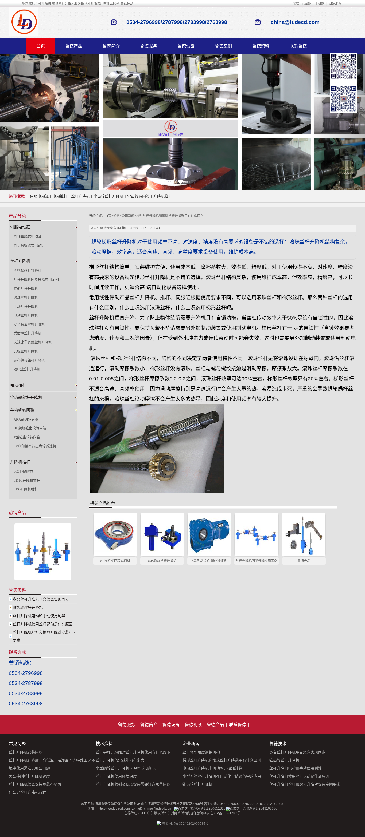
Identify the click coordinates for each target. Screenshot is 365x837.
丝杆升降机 (80, 196)
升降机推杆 (162, 196)
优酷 (296, 4)
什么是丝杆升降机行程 (27, 792)
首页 (40, 46)
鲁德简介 (111, 46)
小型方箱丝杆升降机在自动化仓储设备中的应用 (222, 776)
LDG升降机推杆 (26, 489)
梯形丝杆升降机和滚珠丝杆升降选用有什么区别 (170, 216)
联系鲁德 (298, 46)
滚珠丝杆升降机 (26, 297)
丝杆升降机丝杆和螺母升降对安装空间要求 (304, 784)
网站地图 (335, 4)
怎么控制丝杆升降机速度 (29, 776)
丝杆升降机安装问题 (25, 752)
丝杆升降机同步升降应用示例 (256, 561)
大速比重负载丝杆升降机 (33, 342)
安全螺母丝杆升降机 (29, 324)
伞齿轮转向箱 (138, 196)
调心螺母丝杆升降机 (29, 360)
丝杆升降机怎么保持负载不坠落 (35, 784)
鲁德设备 (186, 46)
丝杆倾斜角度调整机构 (201, 752)
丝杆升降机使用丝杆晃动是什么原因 (43, 624)
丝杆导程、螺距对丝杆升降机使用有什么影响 (133, 752)
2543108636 (268, 808)
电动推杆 (59, 196)
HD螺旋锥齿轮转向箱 (30, 428)
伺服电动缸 (39, 196)
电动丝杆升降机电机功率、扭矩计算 (212, 768)
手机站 (319, 4)
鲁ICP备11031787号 (225, 813)
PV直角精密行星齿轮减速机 (35, 446)
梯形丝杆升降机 (26, 289)
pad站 (306, 4)
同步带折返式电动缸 (29, 245)
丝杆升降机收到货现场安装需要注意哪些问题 (133, 784)
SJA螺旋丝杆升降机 (162, 561)
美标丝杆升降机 (26, 351)
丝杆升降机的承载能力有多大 (120, 760)
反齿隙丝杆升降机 (27, 333)
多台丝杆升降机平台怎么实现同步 (41, 599)
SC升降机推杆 (24, 471)
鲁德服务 (148, 46)
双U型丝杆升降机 (27, 369)
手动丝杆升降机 (26, 306)
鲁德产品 (73, 46)
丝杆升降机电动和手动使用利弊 (39, 616)
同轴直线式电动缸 (27, 236)
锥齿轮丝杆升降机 (28, 607)
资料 (116, 216)
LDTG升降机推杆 (27, 480)
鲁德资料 (260, 46)
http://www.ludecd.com (114, 808)
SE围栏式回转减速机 (115, 561)
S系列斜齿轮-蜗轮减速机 (209, 561)
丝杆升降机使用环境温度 (116, 776)
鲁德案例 (223, 46)
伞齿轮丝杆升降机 (108, 196)
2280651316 (216, 808)
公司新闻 (128, 216)
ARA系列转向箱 (26, 419)
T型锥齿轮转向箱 (27, 437)
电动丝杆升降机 (26, 315)
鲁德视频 (193, 724)
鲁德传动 (106, 228)
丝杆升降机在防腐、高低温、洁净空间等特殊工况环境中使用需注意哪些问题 (52, 764)
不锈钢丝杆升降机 (27, 271)
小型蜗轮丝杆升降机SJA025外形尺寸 (126, 768)
